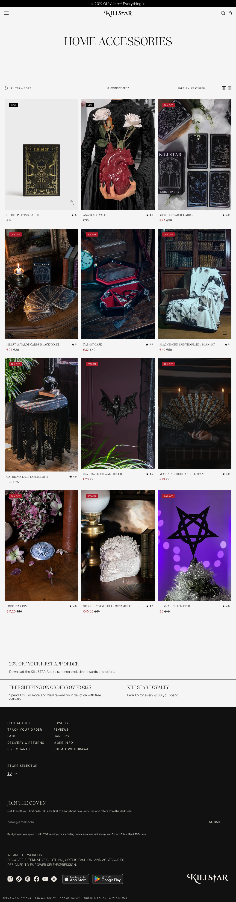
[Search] (223, 13)
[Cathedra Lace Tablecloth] (41, 415)
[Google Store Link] (107, 879)
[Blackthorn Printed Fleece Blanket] (194, 284)
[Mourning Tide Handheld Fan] (194, 413)
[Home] (118, 13)
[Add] (71, 203)
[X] (54, 879)
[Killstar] (208, 879)
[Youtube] (45, 879)
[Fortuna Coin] (41, 545)
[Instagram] (10, 879)
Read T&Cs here (137, 834)
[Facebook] (36, 879)
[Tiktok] (19, 879)
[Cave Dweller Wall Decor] (118, 413)
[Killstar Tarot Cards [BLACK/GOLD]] (41, 284)
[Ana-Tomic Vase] (118, 154)
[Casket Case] (118, 284)
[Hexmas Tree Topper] (194, 545)
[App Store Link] (75, 879)
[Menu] (6, 13)
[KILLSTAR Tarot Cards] (194, 154)
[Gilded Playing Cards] (41, 154)
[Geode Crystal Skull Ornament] (118, 545)
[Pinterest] (27, 879)
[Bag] (230, 13)
